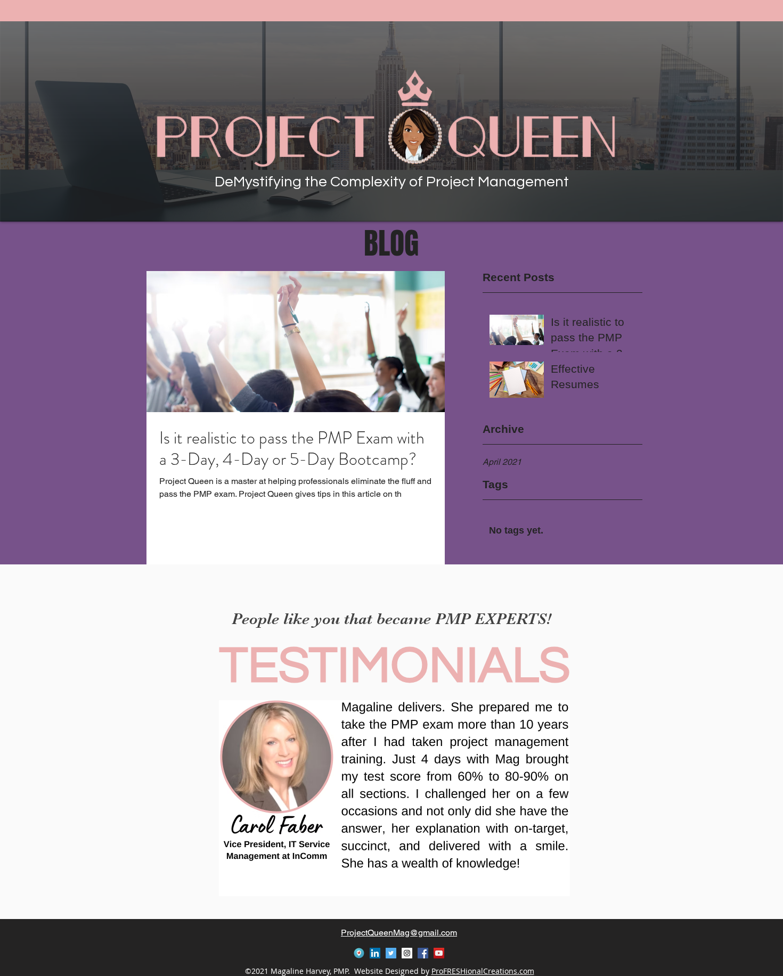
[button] (394, 798)
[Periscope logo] (359, 953)
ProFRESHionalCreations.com (482, 971)
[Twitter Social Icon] (391, 953)
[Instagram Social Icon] (407, 953)
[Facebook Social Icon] (423, 953)
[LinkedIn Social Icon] (375, 953)
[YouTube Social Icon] (439, 953)
